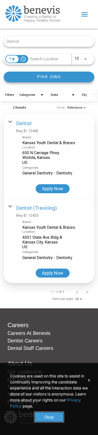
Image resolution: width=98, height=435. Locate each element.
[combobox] (46, 41)
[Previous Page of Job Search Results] (77, 292)
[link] (49, 156)
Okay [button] (49, 416)
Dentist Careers (25, 340)
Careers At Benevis (29, 333)
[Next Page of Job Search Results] (87, 292)
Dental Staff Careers (30, 348)
